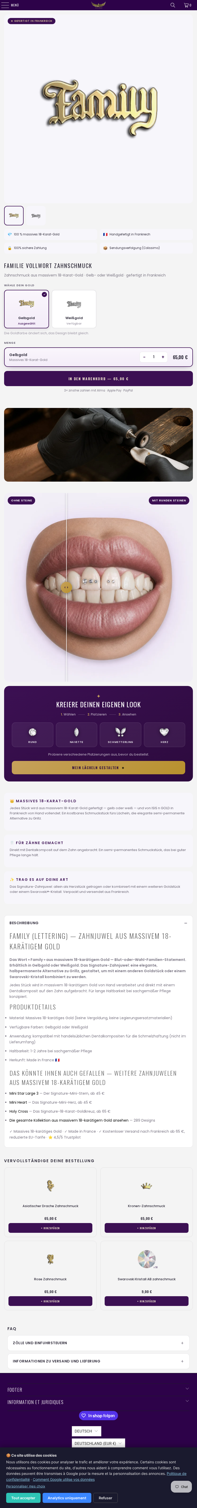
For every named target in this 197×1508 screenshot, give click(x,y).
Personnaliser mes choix (25, 1486)
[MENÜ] (2, 5)
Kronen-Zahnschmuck (146, 1206)
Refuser (105, 1498)
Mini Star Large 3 (23, 1093)
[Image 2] (36, 215)
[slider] (66, 587)
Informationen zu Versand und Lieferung (56, 1361)
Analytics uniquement (67, 1498)
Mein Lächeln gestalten (98, 767)
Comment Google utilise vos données (64, 1479)
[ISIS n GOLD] (98, 5)
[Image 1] (14, 215)
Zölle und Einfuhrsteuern (40, 1342)
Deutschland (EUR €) (95, 1443)
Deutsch (83, 1431)
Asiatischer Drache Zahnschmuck (50, 1206)
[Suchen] (173, 5)
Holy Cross (18, 1111)
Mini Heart (18, 1102)
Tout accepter (23, 1498)
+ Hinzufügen (50, 1228)
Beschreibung (24, 922)
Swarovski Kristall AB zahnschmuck (147, 1279)
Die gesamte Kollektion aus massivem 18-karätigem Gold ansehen (69, 1120)
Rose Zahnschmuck (50, 1279)
